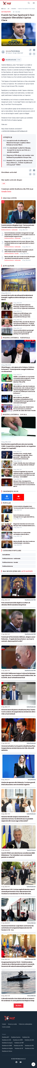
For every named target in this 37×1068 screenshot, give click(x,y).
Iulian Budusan (31, 707)
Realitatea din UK (19, 1048)
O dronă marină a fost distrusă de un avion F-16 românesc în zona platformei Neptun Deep (18, 1000)
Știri (8, 8)
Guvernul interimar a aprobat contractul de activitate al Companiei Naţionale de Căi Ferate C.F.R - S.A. (17, 928)
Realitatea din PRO (18, 1045)
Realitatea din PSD (30, 600)
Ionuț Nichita (32, 779)
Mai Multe (18, 1005)
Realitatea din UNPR (18, 1040)
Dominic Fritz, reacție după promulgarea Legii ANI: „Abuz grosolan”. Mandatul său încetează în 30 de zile (22, 456)
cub (3, 183)
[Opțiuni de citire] (33, 1064)
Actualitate (13, 8)
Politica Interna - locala (11, 253)
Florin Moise (15, 51)
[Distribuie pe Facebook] (34, 50)
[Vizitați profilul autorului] (3, 52)
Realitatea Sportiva (15, 1037)
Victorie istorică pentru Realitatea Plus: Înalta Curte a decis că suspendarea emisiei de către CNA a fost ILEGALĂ (18, 712)
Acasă (4, 8)
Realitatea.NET (5, 1037)
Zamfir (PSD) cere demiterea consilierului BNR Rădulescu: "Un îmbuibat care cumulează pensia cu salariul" (18, 855)
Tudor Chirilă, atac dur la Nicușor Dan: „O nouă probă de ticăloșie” (24, 464)
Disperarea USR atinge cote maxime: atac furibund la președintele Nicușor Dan (20, 156)
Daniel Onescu (31, 850)
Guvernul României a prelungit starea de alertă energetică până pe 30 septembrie (23, 332)
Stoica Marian (31, 923)
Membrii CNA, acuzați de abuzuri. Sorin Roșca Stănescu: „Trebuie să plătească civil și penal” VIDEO (20, 163)
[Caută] (28, 3)
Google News (6, 191)
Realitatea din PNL (29, 1045)
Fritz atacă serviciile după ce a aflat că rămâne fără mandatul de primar (15, 604)
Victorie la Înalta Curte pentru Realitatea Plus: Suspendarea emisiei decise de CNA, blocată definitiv (18, 748)
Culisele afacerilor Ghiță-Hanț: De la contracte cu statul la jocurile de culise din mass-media (24, 408)
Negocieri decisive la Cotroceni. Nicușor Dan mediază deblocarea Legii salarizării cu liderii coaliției (19, 243)
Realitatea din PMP (19, 1042)
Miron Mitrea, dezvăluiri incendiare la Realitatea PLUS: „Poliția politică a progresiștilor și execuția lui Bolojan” (24, 400)
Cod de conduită (6, 1027)
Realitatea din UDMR (7, 1045)
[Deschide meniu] (34, 3)
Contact (4, 1024)
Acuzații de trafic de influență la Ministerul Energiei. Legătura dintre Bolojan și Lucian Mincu (18, 143)
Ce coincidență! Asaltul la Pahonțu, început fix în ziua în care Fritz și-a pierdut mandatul (19, 150)
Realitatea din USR (6, 1040)
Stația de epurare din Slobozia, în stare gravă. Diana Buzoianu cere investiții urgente (18, 783)
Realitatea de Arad (29, 1048)
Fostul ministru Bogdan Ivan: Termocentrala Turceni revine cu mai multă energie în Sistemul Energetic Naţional (17, 227)
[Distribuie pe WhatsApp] (30, 53)
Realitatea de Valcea (7, 1051)
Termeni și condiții (12, 1024)
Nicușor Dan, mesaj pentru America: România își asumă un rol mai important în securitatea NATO (24, 483)
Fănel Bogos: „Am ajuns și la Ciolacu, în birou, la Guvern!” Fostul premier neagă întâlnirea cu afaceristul (18, 369)
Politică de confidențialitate (25, 1024)
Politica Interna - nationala (9, 230)
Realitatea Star (26, 1037)
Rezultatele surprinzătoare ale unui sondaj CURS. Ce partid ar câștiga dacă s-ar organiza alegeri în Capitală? (18, 446)
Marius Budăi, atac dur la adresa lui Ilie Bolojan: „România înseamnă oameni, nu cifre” (19, 257)
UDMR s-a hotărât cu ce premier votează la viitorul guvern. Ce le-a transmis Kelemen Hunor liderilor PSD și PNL (24, 379)
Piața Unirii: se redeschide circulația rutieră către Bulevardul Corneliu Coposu (18, 251)
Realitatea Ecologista (7, 1042)
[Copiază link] (30, 50)
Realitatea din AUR (29, 1040)
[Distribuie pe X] (34, 53)
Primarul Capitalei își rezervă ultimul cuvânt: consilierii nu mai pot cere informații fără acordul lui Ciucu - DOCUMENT (24, 474)
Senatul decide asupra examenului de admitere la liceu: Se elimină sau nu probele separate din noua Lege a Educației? (17, 819)
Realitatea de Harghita (7, 1048)
